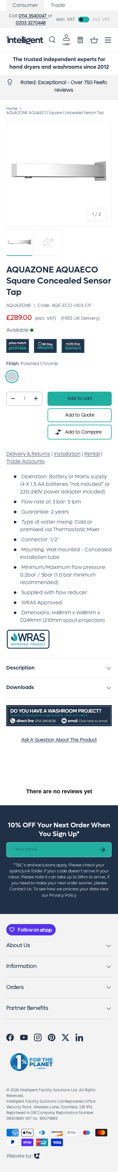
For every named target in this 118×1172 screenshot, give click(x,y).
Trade (58, 5)
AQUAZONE (18, 305)
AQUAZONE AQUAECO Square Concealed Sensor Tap (55, 113)
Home (11, 109)
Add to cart (79, 398)
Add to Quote (79, 415)
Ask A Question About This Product (59, 740)
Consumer (25, 5)
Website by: (23, 1155)
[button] (94, 40)
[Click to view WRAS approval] (28, 632)
